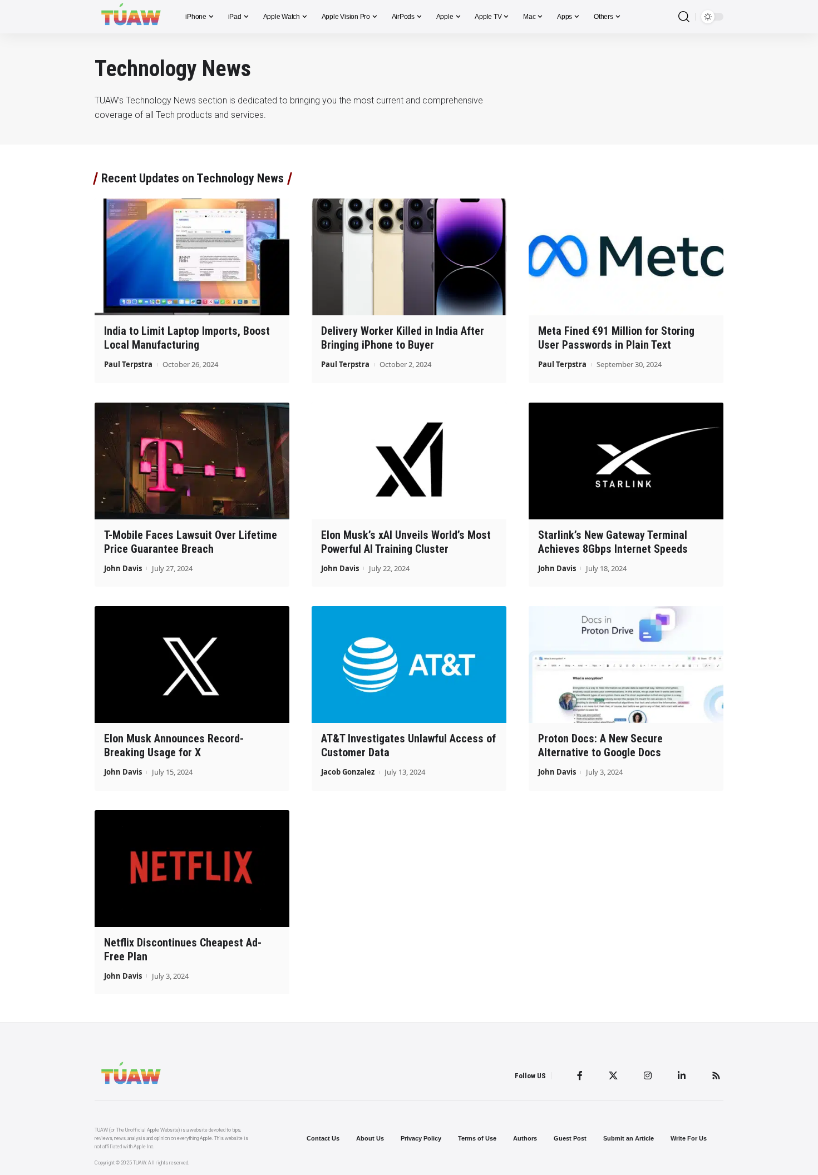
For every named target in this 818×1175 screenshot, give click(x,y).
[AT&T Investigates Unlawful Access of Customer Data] (409, 664)
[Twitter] (613, 1075)
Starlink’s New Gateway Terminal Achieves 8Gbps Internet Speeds (613, 542)
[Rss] (716, 1075)
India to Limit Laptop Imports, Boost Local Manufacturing (187, 337)
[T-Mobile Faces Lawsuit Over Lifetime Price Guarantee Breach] (192, 461)
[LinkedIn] (681, 1075)
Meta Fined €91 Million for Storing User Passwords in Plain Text (616, 337)
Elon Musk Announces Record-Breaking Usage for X (174, 745)
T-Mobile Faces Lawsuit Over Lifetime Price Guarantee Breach (190, 542)
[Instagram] (647, 1075)
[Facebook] (579, 1075)
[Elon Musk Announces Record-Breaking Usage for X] (192, 664)
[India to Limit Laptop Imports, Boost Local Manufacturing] (192, 257)
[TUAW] (131, 16)
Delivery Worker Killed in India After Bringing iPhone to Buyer (402, 337)
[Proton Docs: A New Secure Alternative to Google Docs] (626, 664)
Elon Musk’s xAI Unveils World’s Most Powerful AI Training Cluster (406, 542)
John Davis (123, 568)
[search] (683, 17)
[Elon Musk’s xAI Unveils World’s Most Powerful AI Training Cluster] (409, 461)
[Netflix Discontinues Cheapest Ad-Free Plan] (192, 868)
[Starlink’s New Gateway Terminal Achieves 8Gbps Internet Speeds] (626, 461)
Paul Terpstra (128, 364)
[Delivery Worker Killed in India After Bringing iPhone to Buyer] (409, 257)
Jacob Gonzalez (347, 772)
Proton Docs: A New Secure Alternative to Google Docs (600, 745)
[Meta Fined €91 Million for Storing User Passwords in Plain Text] (626, 257)
